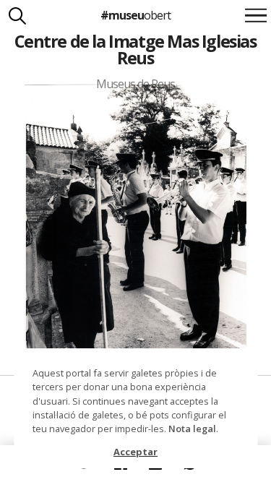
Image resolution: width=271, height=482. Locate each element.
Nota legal (192, 428)
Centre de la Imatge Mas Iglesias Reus (135, 49)
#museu (135, 15)
